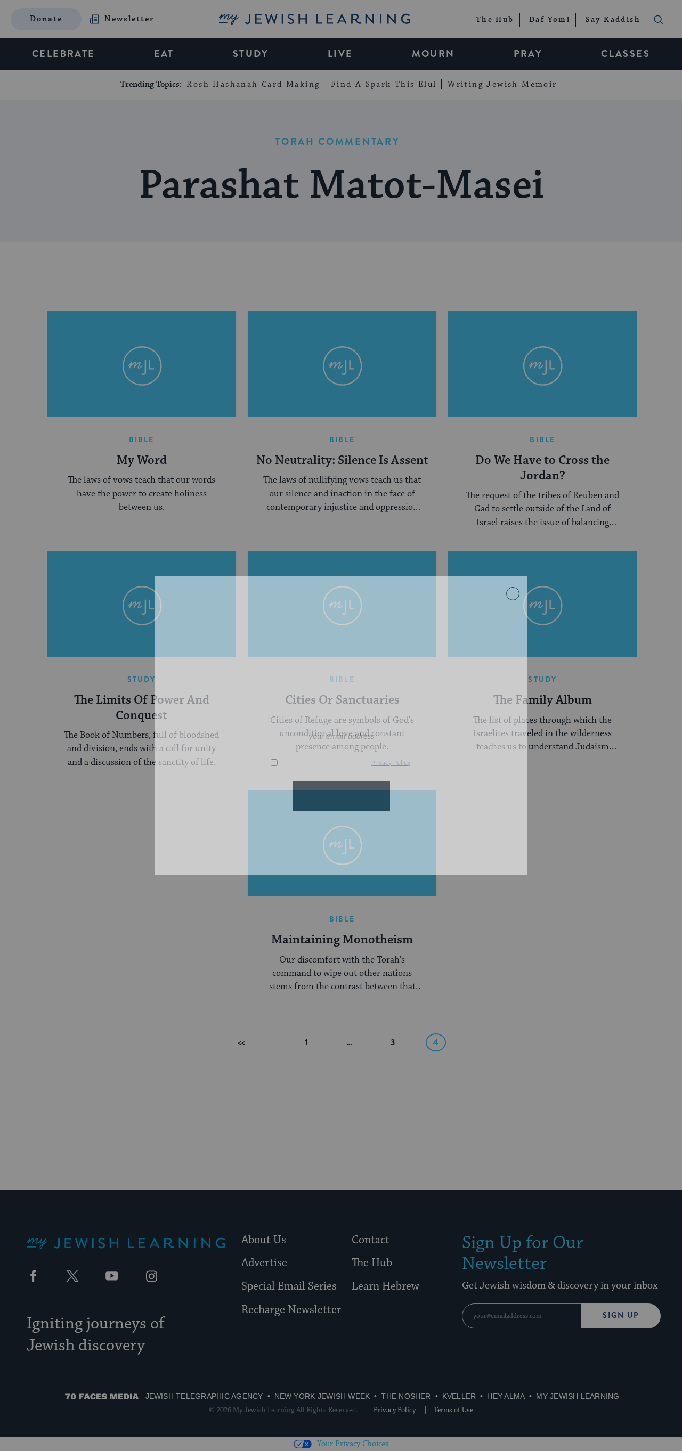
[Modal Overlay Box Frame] (341, 725)
